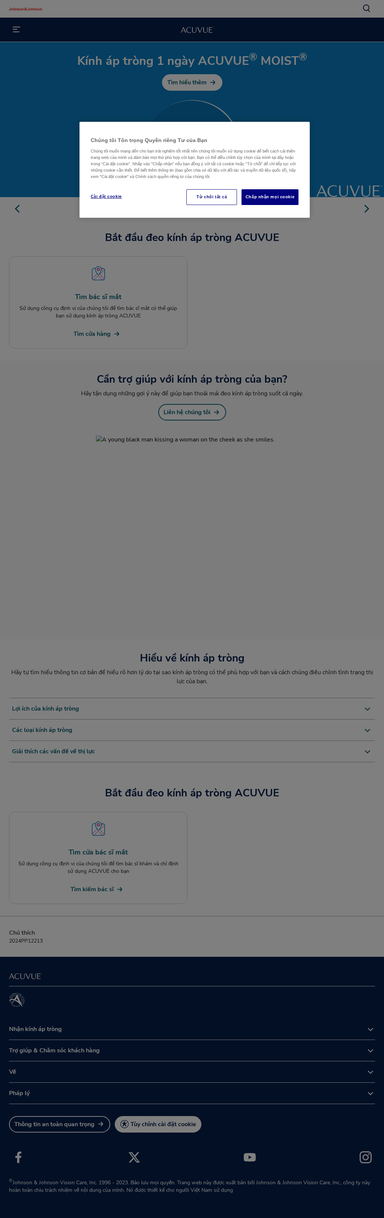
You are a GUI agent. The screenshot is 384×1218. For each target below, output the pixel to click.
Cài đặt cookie (106, 196)
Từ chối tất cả (211, 197)
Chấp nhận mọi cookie (270, 197)
